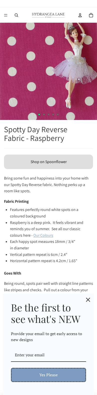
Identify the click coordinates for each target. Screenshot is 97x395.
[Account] (80, 15)
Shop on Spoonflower (49, 161)
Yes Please (48, 375)
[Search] (16, 15)
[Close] (88, 300)
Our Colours (43, 235)
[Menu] (5, 15)
